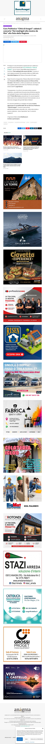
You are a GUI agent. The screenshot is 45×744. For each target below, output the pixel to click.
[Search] (40, 19)
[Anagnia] (22, 19)
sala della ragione (33, 122)
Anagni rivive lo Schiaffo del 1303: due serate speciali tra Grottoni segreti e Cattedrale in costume (31, 148)
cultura (27, 122)
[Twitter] (4, 71)
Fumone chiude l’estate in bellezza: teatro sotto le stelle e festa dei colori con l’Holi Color (12, 165)
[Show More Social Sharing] (28, 42)
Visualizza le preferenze (37, 739)
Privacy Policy (8, 737)
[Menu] (4, 19)
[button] (42, 728)
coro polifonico (10, 122)
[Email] (4, 79)
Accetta (20, 739)
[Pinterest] (4, 77)
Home (4, 23)
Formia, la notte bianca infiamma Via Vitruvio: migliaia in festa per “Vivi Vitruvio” (12, 148)
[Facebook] (4, 68)
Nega (26, 739)
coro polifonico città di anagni (20, 122)
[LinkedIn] (4, 74)
